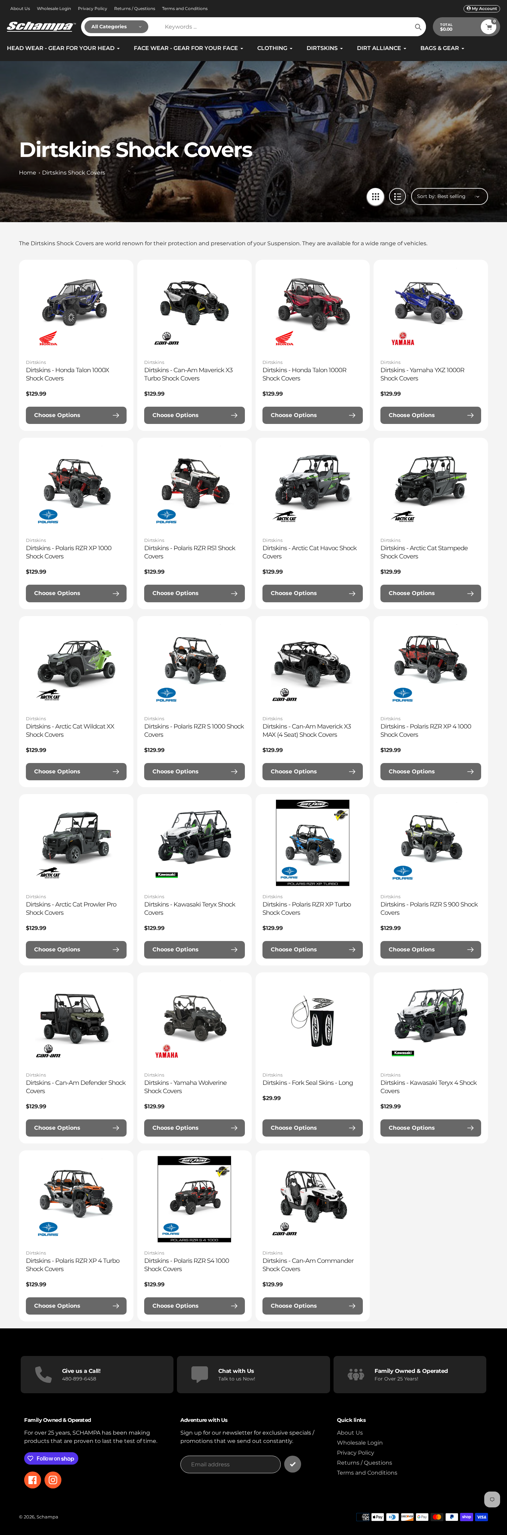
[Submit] (292, 1464)
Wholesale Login (54, 8)
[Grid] (375, 196)
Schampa (47, 1516)
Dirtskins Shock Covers (73, 172)
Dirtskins (36, 362)
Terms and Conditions (185, 8)
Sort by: (426, 196)
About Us (20, 8)
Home (27, 172)
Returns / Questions (134, 8)
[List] (397, 196)
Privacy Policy (92, 8)
